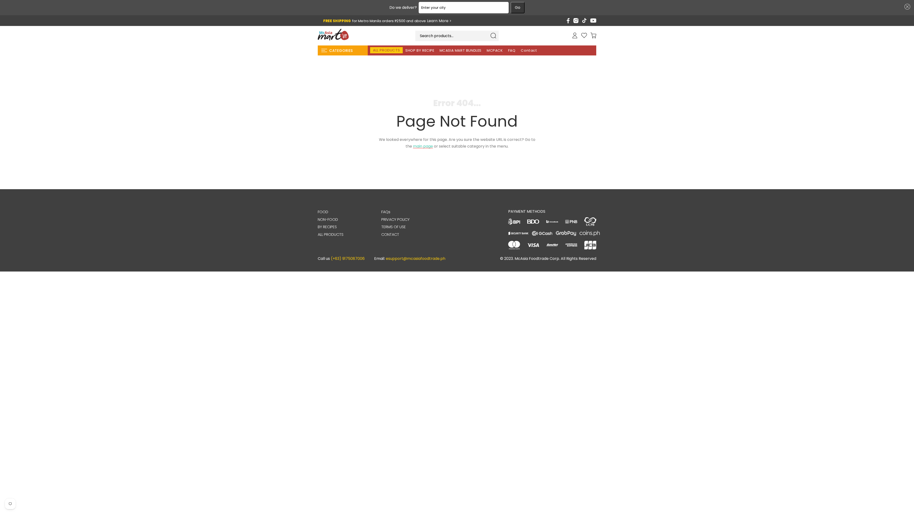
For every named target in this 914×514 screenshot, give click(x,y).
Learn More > (439, 21)
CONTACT (390, 234)
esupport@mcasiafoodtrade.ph (415, 258)
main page (423, 146)
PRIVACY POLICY (395, 219)
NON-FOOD (328, 219)
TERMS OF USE (393, 227)
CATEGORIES (341, 50)
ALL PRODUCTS (330, 234)
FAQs (385, 212)
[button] (906, 6)
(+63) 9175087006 (348, 258)
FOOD (323, 212)
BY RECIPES (327, 227)
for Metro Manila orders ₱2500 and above (387, 21)
